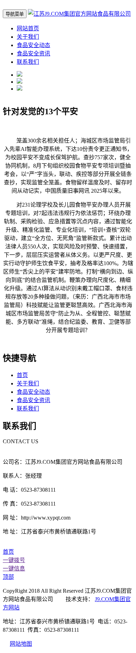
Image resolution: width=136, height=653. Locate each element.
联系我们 (28, 62)
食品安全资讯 (33, 53)
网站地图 (21, 644)
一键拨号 (14, 560)
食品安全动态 (33, 45)
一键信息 (14, 568)
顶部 (8, 577)
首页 (22, 375)
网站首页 (28, 28)
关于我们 (28, 37)
